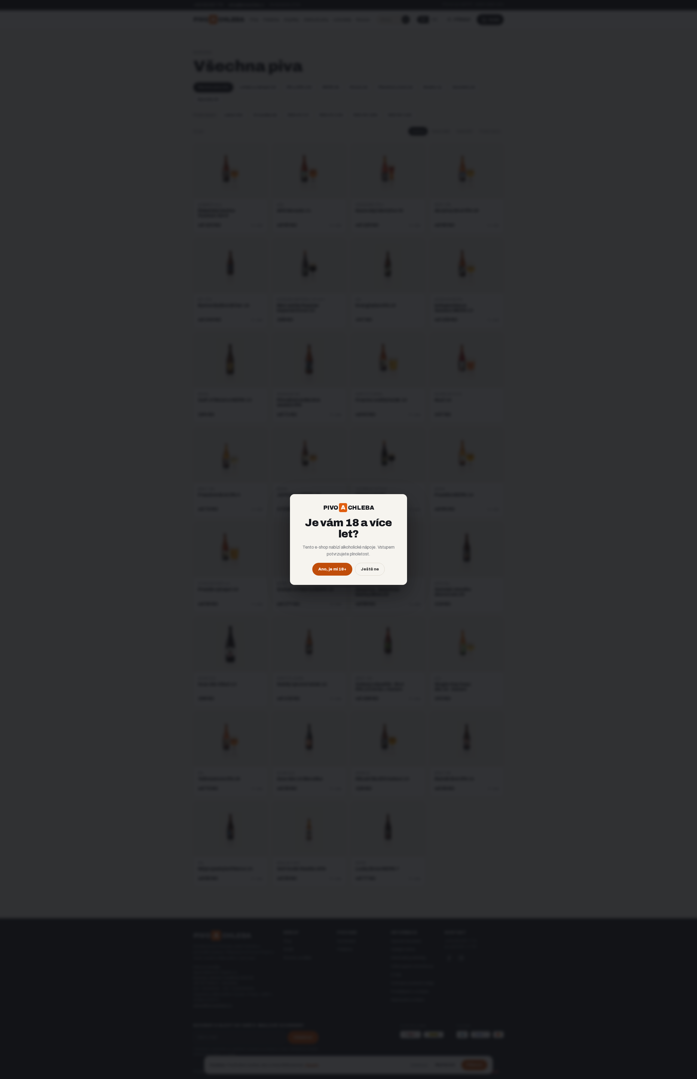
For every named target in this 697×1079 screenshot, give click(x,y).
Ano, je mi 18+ (332, 569)
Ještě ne (370, 569)
